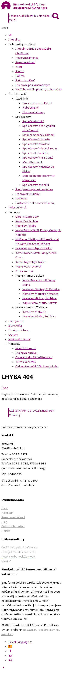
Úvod (4, 388)
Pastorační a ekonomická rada (34, 203)
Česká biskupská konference (19, 547)
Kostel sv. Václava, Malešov (39, 298)
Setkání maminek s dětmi (38, 135)
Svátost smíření (24, 80)
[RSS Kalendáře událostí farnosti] (10, 646)
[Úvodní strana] (10, 35)
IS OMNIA (30, 629)
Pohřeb (20, 76)
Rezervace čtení (25, 62)
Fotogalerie (15, 321)
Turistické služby (25, 362)
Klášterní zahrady (19, 339)
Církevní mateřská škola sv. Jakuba (36, 366)
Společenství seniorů (35, 153)
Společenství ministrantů (37, 157)
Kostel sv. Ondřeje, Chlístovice (40, 289)
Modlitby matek (32, 162)
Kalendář (7, 512)
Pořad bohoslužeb (12, 526)
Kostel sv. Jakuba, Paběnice (39, 316)
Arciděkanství (24, 271)
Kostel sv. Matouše (34, 312)
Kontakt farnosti (25, 348)
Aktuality (14, 39)
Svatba (19, 71)
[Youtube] (10, 655)
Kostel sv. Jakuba (25, 225)
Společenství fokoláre (36, 144)
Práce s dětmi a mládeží (37, 103)
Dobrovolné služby (27, 194)
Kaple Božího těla (26, 221)
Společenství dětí (33, 121)
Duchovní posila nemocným (32, 85)
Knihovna (21, 198)
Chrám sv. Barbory (27, 216)
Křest (18, 66)
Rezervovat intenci (13, 517)
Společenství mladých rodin (39, 148)
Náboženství (30, 107)
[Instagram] (10, 660)
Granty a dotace (18, 330)
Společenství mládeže (36, 139)
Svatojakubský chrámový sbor (34, 189)
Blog (4, 521)
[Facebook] (10, 651)
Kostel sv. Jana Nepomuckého (33, 248)
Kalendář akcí (17, 207)
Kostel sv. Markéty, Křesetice (40, 293)
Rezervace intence (26, 57)
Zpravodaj (15, 325)
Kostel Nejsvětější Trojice (30, 262)
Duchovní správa (26, 352)
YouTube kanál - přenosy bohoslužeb (38, 89)
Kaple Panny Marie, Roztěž (39, 303)
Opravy (13, 334)
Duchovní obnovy (33, 112)
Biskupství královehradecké (18, 552)
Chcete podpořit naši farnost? (33, 357)
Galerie (5, 531)
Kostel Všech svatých (28, 266)
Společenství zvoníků (35, 184)
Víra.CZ (6, 561)
